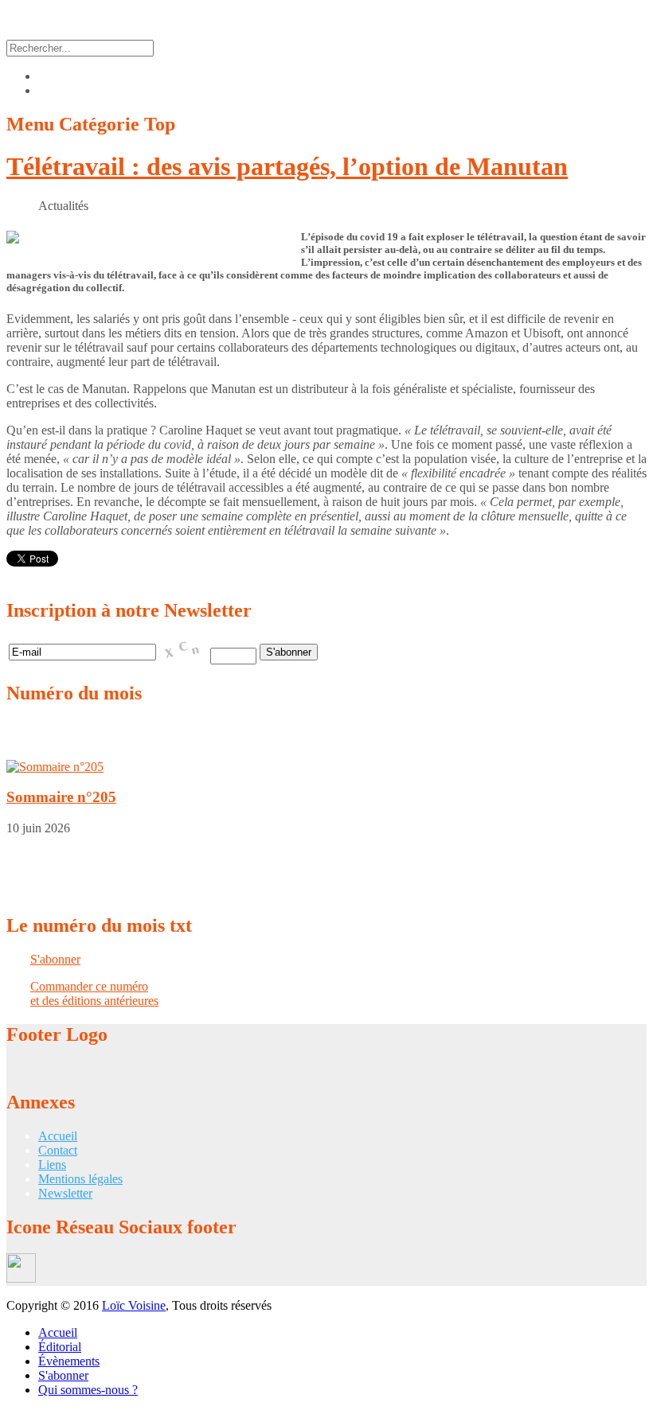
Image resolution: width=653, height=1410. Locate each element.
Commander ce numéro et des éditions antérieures (94, 993)
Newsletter (65, 1193)
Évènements (69, 1361)
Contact (57, 1150)
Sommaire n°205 (61, 797)
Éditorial (59, 1347)
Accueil (57, 1136)
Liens (52, 1164)
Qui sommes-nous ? (88, 1389)
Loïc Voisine (134, 1305)
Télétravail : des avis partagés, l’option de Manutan (287, 166)
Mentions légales (80, 1179)
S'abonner (55, 959)
